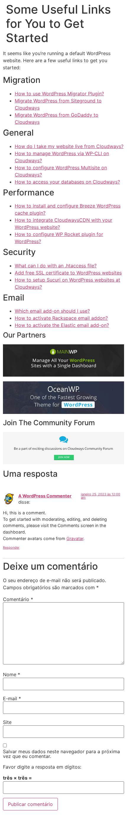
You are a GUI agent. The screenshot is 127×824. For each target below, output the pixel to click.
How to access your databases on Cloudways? (67, 182)
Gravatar (74, 538)
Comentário (18, 599)
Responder (11, 547)
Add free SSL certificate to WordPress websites (68, 273)
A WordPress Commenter (44, 495)
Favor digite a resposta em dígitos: (42, 766)
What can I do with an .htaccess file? (56, 266)
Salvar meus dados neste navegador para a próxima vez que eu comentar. (61, 754)
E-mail (12, 698)
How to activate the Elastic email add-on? (62, 325)
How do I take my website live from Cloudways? (69, 146)
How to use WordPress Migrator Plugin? (59, 94)
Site (7, 722)
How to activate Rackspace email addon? (61, 318)
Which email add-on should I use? (52, 311)
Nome (11, 674)
